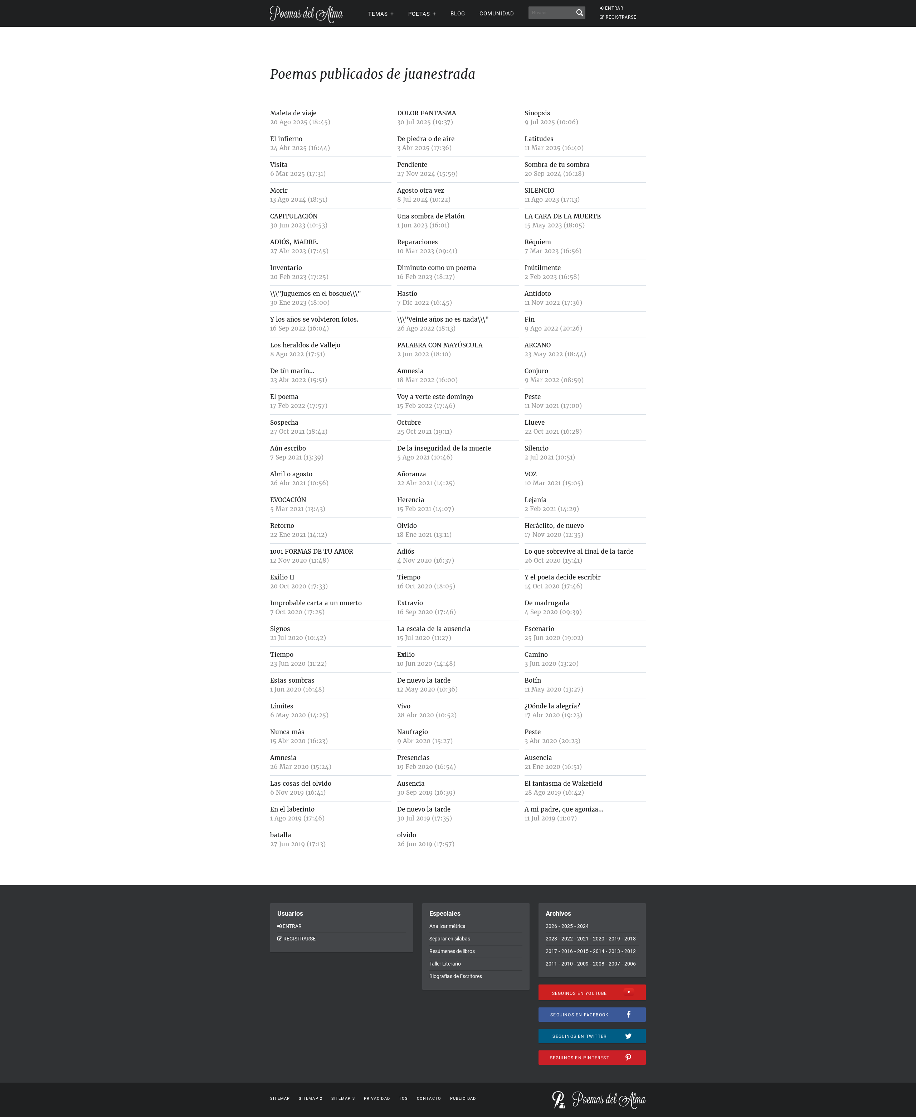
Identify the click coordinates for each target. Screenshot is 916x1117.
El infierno (286, 139)
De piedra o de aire (425, 139)
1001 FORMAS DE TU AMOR (311, 551)
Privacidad (377, 1098)
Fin (530, 319)
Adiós (405, 551)
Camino (536, 655)
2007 (614, 963)
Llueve (535, 423)
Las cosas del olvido (300, 784)
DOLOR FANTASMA (426, 113)
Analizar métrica (447, 926)
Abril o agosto (291, 474)
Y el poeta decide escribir (563, 577)
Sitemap (280, 1098)
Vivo (403, 706)
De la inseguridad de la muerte (444, 448)
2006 (630, 963)
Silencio (537, 448)
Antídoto (538, 294)
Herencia (410, 500)
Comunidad (496, 13)
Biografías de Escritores (455, 976)
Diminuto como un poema (436, 268)
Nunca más (287, 732)
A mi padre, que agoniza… (564, 809)
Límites (281, 706)
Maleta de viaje (293, 113)
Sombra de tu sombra (557, 165)
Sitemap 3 (343, 1098)
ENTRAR (614, 8)
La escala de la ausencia (434, 629)
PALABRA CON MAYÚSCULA (440, 345)
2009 (583, 963)
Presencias (413, 758)
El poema (284, 397)
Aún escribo (288, 448)
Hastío (407, 294)
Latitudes (539, 139)
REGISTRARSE (621, 17)
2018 (630, 938)
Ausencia (538, 758)
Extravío (410, 603)
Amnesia (410, 371)
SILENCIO (539, 190)
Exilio (406, 655)
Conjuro (536, 371)
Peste (533, 397)
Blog (457, 13)
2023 (551, 938)
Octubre (409, 423)
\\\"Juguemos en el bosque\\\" (315, 294)
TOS (403, 1098)
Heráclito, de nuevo (554, 526)
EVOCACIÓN (288, 500)
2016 (567, 951)
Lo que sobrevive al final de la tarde (579, 551)
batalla (280, 835)
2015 (583, 951)
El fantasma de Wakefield (564, 784)
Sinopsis (537, 113)
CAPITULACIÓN (294, 216)
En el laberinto (292, 809)
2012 (630, 951)
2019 (614, 938)
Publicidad (463, 1098)
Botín (533, 680)
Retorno (282, 526)
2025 (567, 926)
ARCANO (538, 345)
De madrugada (547, 603)
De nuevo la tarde (423, 680)
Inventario (286, 268)
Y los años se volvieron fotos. (314, 319)
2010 (567, 963)
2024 (583, 926)
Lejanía (536, 500)
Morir (279, 190)
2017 (551, 951)
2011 (551, 963)
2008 (598, 963)
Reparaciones (417, 242)
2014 (598, 951)
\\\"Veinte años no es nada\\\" (443, 319)
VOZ (531, 474)
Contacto (429, 1098)
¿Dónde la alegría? (552, 706)
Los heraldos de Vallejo (305, 345)
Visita (279, 165)
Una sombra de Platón (430, 216)
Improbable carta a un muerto (316, 603)
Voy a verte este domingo (435, 397)
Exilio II (282, 577)
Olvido (407, 526)
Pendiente (412, 165)
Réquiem (538, 242)
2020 (598, 938)
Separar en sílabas (449, 938)
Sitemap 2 (310, 1098)
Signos (280, 629)
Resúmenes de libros (452, 951)
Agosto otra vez (420, 190)
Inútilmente (543, 268)
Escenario (539, 629)
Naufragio (412, 732)
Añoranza (411, 474)
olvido (406, 835)
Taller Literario (445, 963)
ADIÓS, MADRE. (294, 242)
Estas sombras (292, 680)
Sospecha (284, 423)
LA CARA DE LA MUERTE (563, 216)
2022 (567, 938)
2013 (614, 951)
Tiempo (408, 577)
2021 (583, 938)
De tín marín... (292, 371)
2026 (551, 926)
